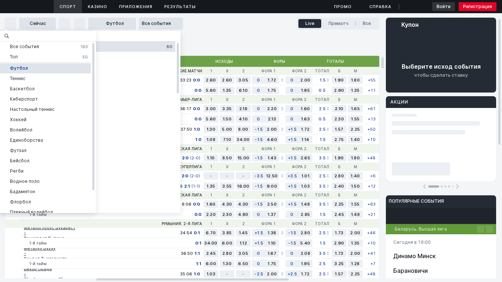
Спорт (68, 6)
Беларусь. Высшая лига (421, 229)
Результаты (180, 6)
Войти (444, 6)
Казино (97, 6)
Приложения (136, 6)
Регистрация (477, 6)
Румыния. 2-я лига (182, 223)
